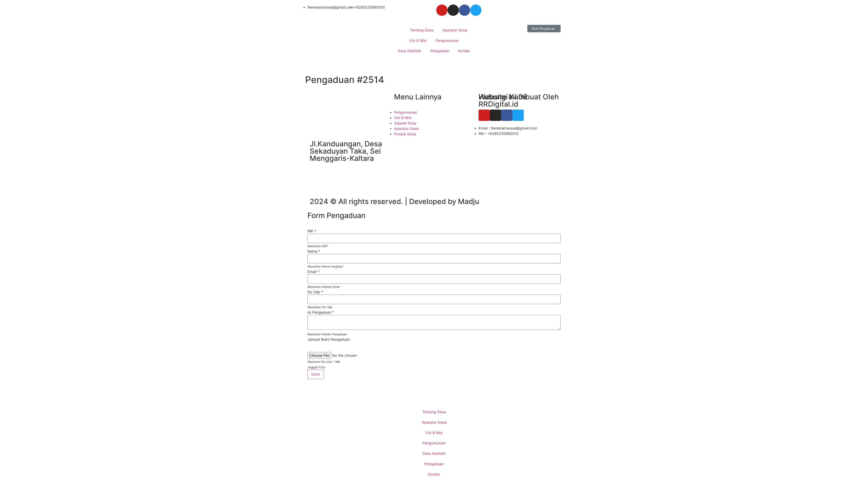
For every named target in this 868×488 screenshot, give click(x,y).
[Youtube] (442, 10)
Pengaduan (439, 51)
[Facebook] (464, 10)
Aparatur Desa (454, 30)
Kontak (464, 51)
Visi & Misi (418, 40)
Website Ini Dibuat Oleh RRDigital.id (519, 100)
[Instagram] (453, 10)
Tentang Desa (421, 30)
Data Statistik (409, 51)
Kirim (315, 374)
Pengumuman (447, 40)
